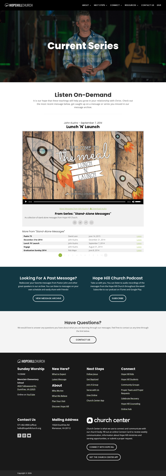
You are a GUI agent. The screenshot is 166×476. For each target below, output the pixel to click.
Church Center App (95, 400)
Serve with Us (93, 390)
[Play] (26, 201)
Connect (115, 5)
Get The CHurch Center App (103, 457)
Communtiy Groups (130, 384)
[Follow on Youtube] (29, 435)
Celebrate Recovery (130, 398)
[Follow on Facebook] (19, 435)
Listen (139, 236)
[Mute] (133, 201)
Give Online (92, 395)
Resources (130, 5)
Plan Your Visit (58, 401)
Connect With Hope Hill (101, 447)
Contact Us (147, 5)
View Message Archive (48, 298)
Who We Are (57, 390)
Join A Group (92, 384)
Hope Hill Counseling (130, 403)
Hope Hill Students (129, 379)
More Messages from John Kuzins (74, 208)
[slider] (79, 201)
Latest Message (59, 379)
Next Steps (99, 5)
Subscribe (117, 298)
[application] (83, 201)
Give (159, 5)
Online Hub (126, 409)
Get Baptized (92, 379)
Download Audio (99, 208)
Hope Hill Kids (127, 374)
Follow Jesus (92, 374)
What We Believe (59, 396)
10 (101, 255)
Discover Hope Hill (60, 406)
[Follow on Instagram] (24, 435)
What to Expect (59, 374)
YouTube (31, 394)
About (85, 5)
